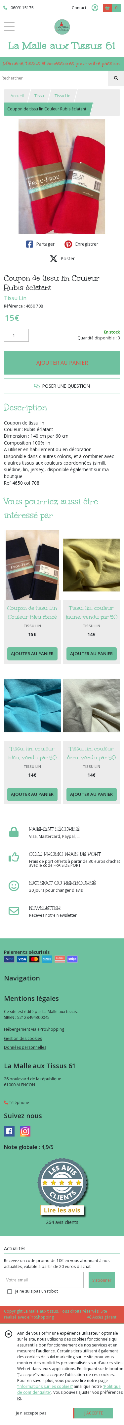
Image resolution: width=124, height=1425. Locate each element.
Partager (45, 244)
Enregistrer (86, 244)
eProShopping (40, 1317)
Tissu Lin (62, 96)
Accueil (17, 96)
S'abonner (101, 1280)
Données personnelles (25, 1047)
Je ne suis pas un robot (36, 1291)
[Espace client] (95, 8)
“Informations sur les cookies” (45, 1386)
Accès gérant (103, 1317)
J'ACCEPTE (93, 1413)
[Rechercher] (116, 78)
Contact (79, 8)
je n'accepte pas (31, 1413)
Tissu (39, 96)
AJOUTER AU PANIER (62, 362)
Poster (67, 258)
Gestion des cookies (23, 1038)
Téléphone (18, 1102)
